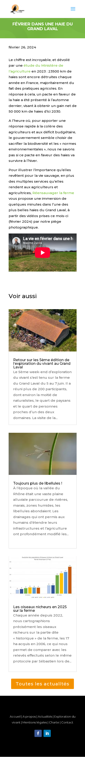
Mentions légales (34, 722)
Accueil (15, 716)
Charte (54, 722)
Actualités (45, 716)
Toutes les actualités (42, 684)
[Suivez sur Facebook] (38, 733)
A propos (29, 716)
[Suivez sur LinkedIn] (47, 733)
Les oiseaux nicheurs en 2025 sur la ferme (40, 609)
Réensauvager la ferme (53, 193)
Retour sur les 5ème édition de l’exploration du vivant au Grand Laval (41, 363)
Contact (67, 722)
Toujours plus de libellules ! (37, 483)
